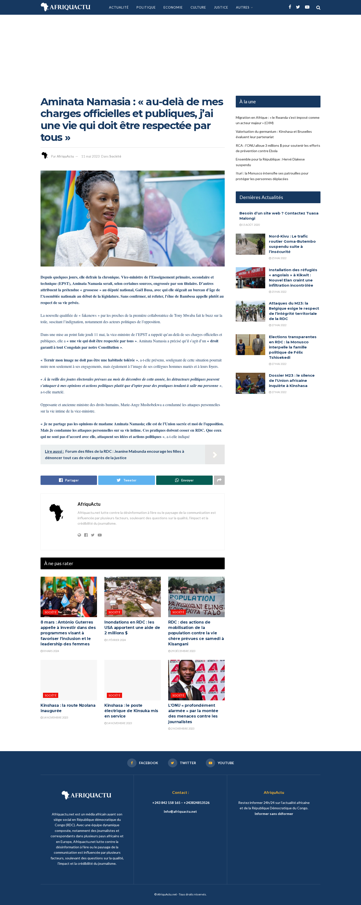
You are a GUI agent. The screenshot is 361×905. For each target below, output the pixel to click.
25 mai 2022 (278, 258)
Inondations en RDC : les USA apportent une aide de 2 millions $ (132, 628)
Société (115, 156)
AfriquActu (65, 156)
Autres (243, 7)
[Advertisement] (180, 51)
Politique (146, 7)
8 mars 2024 (51, 650)
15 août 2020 (251, 224)
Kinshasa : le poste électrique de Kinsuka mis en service (131, 711)
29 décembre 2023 (182, 650)
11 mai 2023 (90, 156)
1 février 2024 (116, 639)
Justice (221, 7)
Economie (173, 7)
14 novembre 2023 (55, 717)
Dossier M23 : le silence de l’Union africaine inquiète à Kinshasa (292, 380)
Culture (198, 7)
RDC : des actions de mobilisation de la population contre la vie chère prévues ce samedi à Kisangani (196, 633)
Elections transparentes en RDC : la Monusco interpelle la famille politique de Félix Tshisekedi (293, 347)
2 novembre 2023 (182, 728)
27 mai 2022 (278, 325)
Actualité (119, 7)
